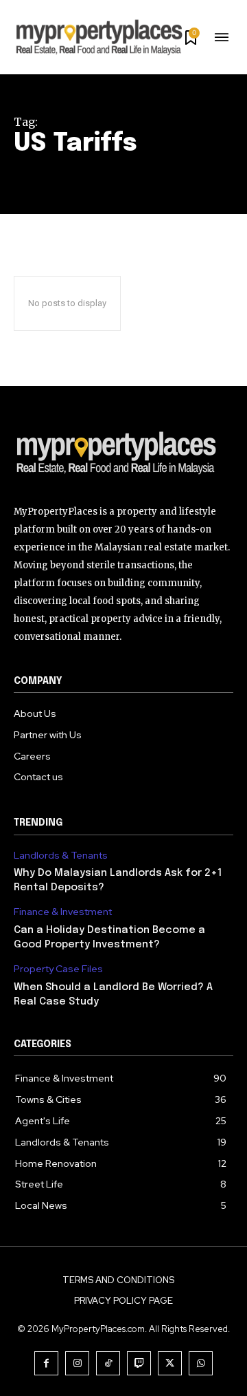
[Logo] (123, 454)
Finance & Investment (63, 912)
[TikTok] (108, 1363)
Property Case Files (58, 969)
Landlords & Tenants (61, 855)
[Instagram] (77, 1363)
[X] (170, 1363)
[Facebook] (46, 1363)
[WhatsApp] (201, 1363)
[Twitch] (139, 1363)
